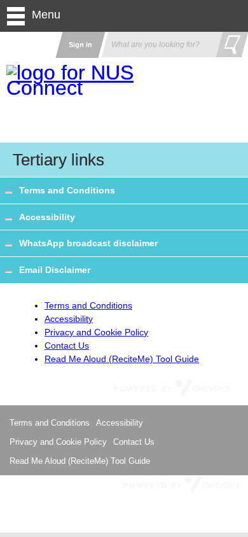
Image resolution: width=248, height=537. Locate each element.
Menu (46, 14)
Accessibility (47, 217)
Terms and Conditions (67, 190)
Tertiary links (58, 159)
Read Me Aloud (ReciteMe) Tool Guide (122, 359)
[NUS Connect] (73, 80)
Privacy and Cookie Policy (96, 332)
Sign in (80, 44)
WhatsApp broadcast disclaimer (88, 243)
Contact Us (67, 345)
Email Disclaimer (54, 270)
